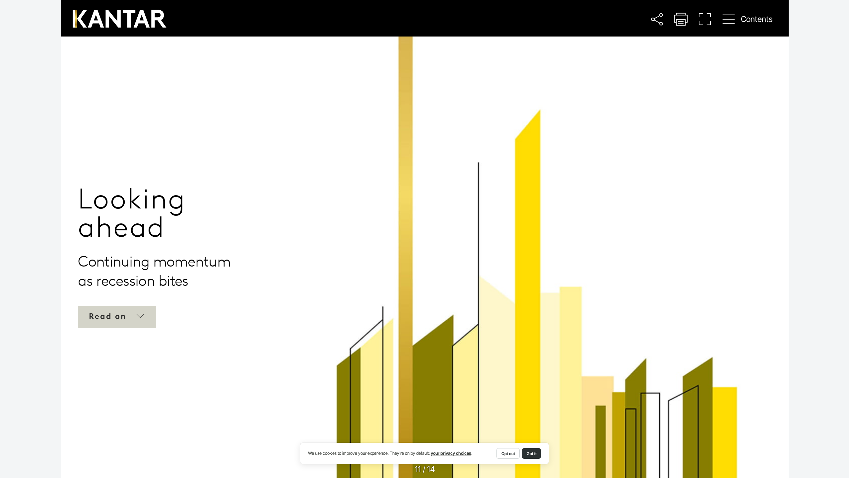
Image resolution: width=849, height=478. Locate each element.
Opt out (508, 453)
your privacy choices (451, 453)
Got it (532, 453)
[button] (657, 19)
